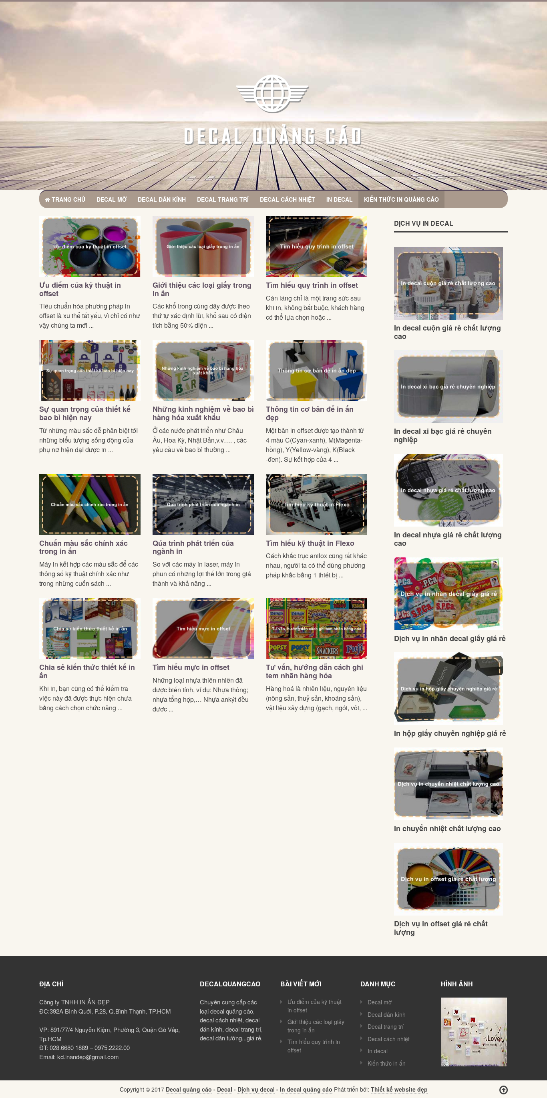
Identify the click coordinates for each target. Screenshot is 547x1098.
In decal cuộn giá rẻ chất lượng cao (447, 332)
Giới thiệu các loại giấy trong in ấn (202, 289)
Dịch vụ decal (256, 1089)
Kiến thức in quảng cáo (401, 199)
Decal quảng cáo (189, 1089)
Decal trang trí (223, 199)
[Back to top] (503, 1089)
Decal (224, 1089)
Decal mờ (112, 199)
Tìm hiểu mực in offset (191, 667)
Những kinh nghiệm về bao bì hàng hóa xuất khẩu (203, 413)
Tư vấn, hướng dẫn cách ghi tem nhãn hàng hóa (314, 671)
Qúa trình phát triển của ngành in (193, 547)
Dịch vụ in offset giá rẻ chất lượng (441, 927)
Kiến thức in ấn (387, 1063)
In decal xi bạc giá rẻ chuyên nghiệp (443, 435)
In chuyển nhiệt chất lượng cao (447, 828)
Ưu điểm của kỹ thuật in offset (80, 289)
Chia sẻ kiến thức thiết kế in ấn (87, 671)
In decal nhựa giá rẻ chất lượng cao (448, 538)
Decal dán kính (162, 199)
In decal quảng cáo (306, 1089)
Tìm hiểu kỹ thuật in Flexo (310, 543)
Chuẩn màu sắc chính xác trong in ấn (83, 547)
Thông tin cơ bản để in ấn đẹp (310, 413)
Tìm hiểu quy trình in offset (312, 285)
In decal (339, 199)
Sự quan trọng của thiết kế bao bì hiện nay (85, 413)
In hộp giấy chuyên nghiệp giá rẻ (450, 733)
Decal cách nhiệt (287, 199)
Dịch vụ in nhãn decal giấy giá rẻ (450, 638)
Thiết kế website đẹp (399, 1089)
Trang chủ (67, 199)
